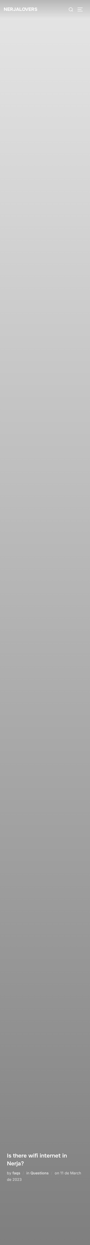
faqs (16, 1173)
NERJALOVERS (20, 9)
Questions (39, 1173)
